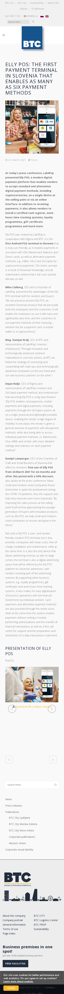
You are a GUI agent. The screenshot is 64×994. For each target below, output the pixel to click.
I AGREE (11, 988)
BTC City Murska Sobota (23, 824)
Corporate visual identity (19, 849)
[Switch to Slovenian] (42, 16)
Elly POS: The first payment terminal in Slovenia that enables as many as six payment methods (31, 78)
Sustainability (37, 2)
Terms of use (10, 929)
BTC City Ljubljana (19, 817)
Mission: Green (17, 843)
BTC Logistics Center (46, 920)
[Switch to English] (47, 16)
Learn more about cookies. (18, 981)
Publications (12, 812)
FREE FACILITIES (15, 963)
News (34, 160)
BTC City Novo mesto (21, 830)
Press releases (13, 805)
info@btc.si (32, 16)
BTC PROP (40, 924)
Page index (9, 933)
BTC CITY (39, 915)
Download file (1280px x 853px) (33, 706)
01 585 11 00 (13, 16)
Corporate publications (22, 836)
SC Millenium (37, 8)
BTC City (22, 2)
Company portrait (13, 920)
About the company (14, 915)
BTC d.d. (9, 2)
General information (14, 924)
